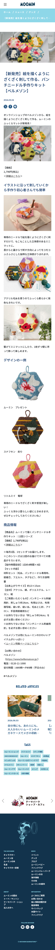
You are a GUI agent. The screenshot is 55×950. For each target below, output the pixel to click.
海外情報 (35, 877)
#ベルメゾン (10, 676)
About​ (6, 892)
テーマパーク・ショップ (13, 903)
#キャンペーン (22, 765)
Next (52, 801)
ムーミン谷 (8, 858)
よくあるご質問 (38, 895)
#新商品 (46, 756)
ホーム (7, 12)
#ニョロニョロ (10, 760)
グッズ (32, 12)
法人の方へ (8, 907)
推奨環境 (35, 905)
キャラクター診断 (11, 868)
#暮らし (40, 765)
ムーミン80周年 (38, 884)
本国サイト (36, 911)
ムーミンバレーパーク (40, 871)
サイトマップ (37, 908)
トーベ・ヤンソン (11, 898)
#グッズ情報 (38, 751)
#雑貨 (32, 765)
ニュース (19, 12)
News (33, 851)
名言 (5, 864)
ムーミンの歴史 (10, 895)
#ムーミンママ (10, 769)
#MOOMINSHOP (11, 756)
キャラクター (9, 855)
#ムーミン (24, 756)
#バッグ (35, 769)
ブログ (34, 861)
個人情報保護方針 (38, 902)
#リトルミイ (26, 751)
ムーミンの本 (9, 861)
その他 (34, 880)
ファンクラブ (37, 868)
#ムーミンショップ (11, 751)
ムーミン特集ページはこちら (21, 643)
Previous (3, 801)
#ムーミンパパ (23, 769)
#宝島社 (44, 760)
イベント (35, 855)
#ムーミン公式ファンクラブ (28, 760)
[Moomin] (27, 4)
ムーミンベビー (38, 864)
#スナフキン (35, 756)
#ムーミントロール (11, 773)
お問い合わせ (37, 898)
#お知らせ (44, 769)
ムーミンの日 (37, 874)
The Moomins (9, 851)
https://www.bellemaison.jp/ (22, 659)
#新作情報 (25, 773)
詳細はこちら (13, 176)
